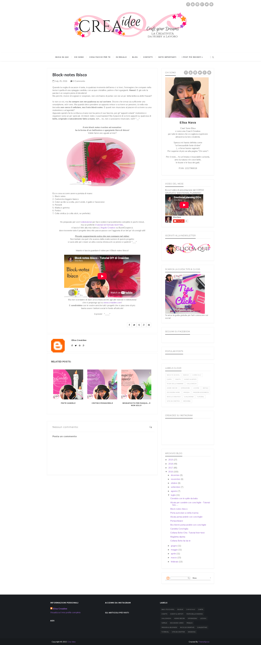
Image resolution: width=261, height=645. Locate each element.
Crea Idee (71, 642)
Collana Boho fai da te (180, 541)
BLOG (135, 57)
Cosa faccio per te (100, 57)
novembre (176, 479)
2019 (171, 460)
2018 (171, 464)
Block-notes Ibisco (178, 509)
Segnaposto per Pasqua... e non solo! (136, 404)
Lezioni (196, 388)
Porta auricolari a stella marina (184, 513)
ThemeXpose (203, 642)
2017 (171, 468)
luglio (173, 495)
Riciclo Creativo (174, 397)
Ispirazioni (185, 388)
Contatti (148, 57)
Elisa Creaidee (60, 608)
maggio (174, 549)
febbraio (175, 561)
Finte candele (68, 403)
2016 (171, 471)
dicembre (175, 475)
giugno (174, 546)
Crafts (178, 379)
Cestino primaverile (102, 403)
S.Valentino (189, 397)
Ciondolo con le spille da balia (184, 498)
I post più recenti (191, 57)
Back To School (173, 375)
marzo (174, 557)
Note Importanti (167, 57)
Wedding (187, 401)
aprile (173, 553)
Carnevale (196, 375)
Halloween (191, 384)
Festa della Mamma (175, 384)
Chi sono (79, 57)
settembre (176, 487)
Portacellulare (176, 521)
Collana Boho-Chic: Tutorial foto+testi (187, 532)
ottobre (174, 483)
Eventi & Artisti (190, 379)
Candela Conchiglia (179, 529)
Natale (206, 388)
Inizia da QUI (62, 57)
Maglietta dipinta (177, 537)
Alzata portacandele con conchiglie (186, 517)
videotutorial (86, 222)
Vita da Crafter (173, 401)
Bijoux (186, 375)
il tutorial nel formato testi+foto (109, 225)
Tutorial (200, 397)
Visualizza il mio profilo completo (65, 612)
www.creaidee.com (112, 302)
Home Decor (172, 388)
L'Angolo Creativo (107, 227)
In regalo (121, 57)
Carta (169, 379)
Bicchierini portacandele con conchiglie (188, 525)
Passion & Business (201, 392)
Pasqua (187, 392)
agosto (174, 491)
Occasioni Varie (173, 392)
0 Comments (79, 81)
